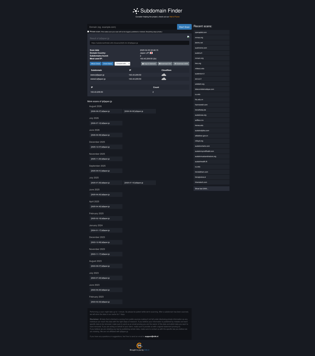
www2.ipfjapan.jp (98, 78)
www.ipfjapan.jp (97, 74)
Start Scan (184, 26)
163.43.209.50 (135, 74)
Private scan (126, 31)
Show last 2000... (201, 188)
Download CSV (165, 64)
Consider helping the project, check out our (158, 16)
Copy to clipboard (149, 64)
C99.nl (146, 350)
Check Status (107, 64)
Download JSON (182, 64)
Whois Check (95, 64)
